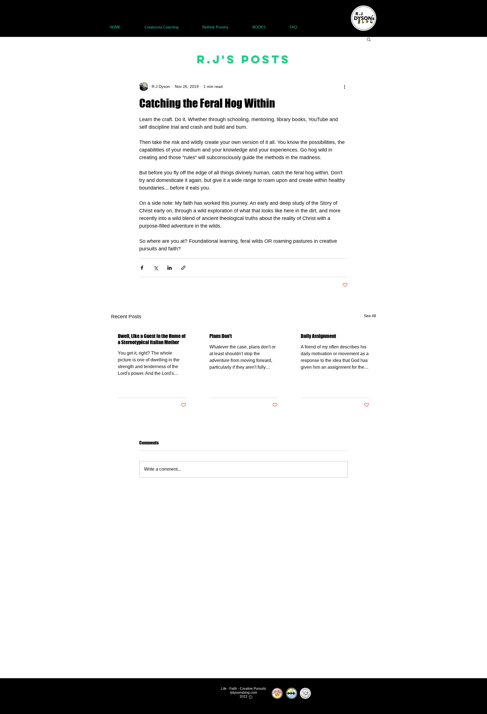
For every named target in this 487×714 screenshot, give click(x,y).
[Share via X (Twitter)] (155, 267)
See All (370, 315)
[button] (368, 39)
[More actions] (344, 86)
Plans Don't (220, 336)
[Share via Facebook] (142, 267)
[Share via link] (183, 267)
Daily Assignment (318, 336)
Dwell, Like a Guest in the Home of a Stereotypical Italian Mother (151, 339)
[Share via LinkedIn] (169, 267)
